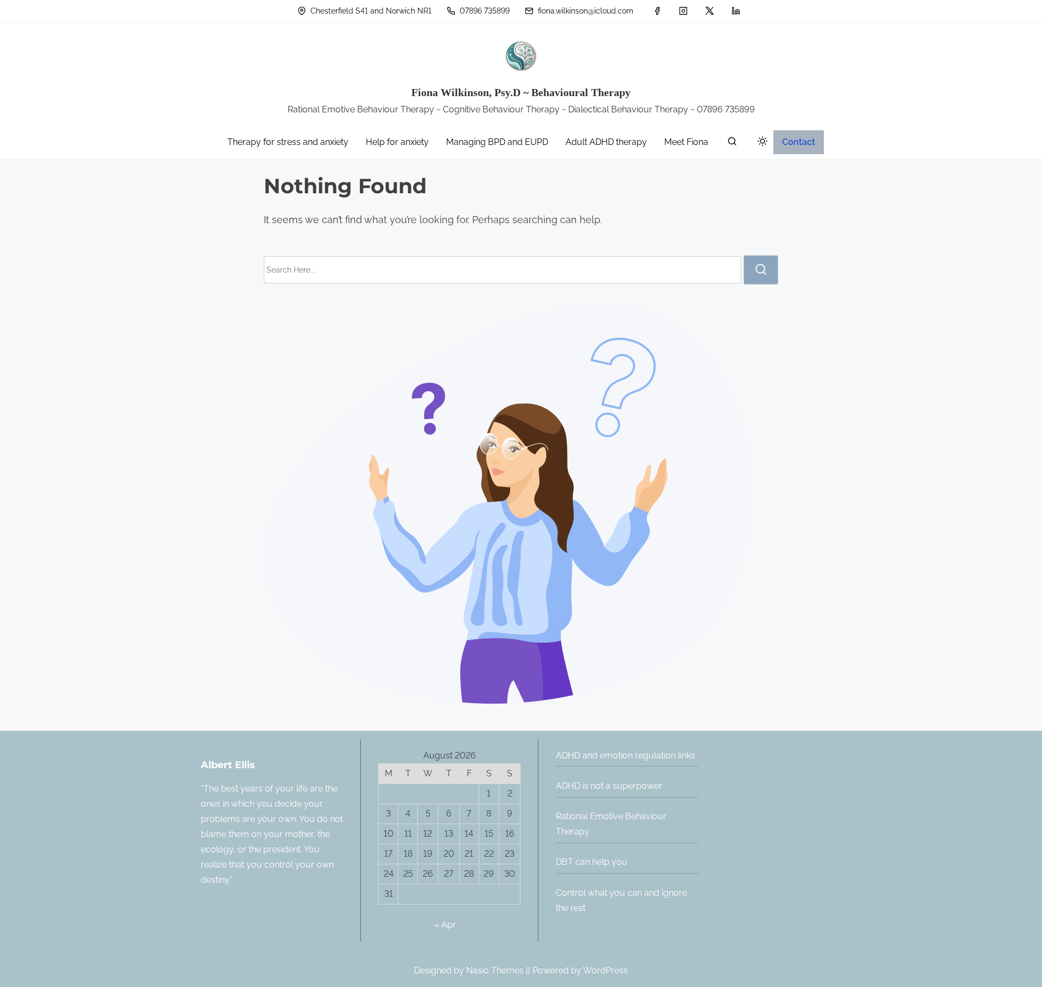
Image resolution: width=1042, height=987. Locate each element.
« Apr (445, 925)
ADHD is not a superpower (609, 786)
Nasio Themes (496, 970)
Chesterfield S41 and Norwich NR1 (369, 11)
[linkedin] (736, 11)
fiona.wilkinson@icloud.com (584, 11)
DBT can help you (591, 862)
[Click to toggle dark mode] (760, 143)
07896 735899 (484, 11)
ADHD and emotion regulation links (625, 755)
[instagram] (683, 11)
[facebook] (657, 11)
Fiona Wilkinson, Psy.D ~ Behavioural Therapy (521, 92)
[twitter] (709, 11)
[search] (732, 143)
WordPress (605, 970)
